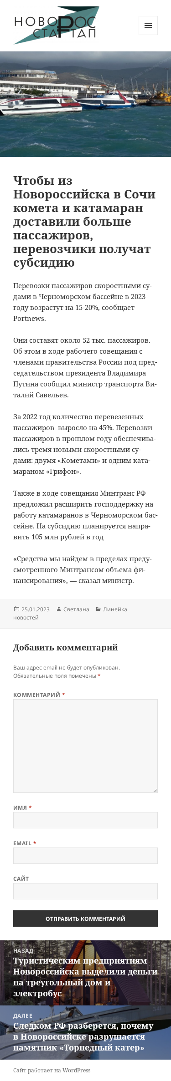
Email (24, 843)
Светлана (76, 609)
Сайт (21, 879)
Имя (22, 808)
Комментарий (39, 695)
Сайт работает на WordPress (51, 1070)
